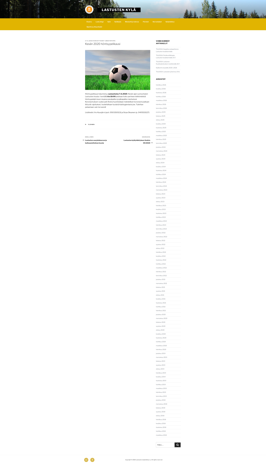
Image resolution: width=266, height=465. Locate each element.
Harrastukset (157, 22)
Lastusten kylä (119, 10)
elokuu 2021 (160, 295)
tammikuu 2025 (161, 143)
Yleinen (91, 124)
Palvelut (146, 22)
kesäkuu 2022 (161, 256)
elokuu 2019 (160, 369)
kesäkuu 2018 (161, 423)
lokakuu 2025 (160, 116)
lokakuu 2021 (160, 287)
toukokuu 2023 (161, 213)
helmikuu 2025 (161, 139)
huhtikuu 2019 (161, 384)
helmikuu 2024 (161, 182)
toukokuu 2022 (161, 260)
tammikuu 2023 (161, 229)
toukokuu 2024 (161, 170)
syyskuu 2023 (160, 198)
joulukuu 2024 (161, 147)
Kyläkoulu (118, 22)
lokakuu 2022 (160, 240)
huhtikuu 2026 (161, 96)
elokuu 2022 (160, 248)
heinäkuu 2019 (161, 373)
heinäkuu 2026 (161, 85)
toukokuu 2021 (161, 303)
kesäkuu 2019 (161, 377)
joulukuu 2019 (160, 353)
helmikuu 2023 (161, 225)
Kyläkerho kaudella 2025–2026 (166, 68)
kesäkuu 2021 (160, 299)
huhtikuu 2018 (161, 431)
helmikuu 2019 (161, 392)
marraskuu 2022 (161, 236)
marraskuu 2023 (161, 190)
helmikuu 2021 (161, 310)
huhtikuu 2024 (161, 174)
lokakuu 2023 (160, 194)
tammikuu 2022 (161, 275)
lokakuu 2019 (160, 361)
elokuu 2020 (160, 330)
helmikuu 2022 (161, 271)
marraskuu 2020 (161, 318)
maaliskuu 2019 (161, 388)
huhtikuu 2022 (161, 264)
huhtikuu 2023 (161, 217)
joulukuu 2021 (160, 279)
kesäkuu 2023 (161, 209)
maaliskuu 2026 (161, 100)
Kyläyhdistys (170, 22)
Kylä (109, 22)
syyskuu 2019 (160, 365)
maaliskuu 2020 (161, 345)
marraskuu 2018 (161, 404)
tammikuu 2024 (161, 186)
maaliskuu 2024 (161, 178)
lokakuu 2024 (160, 155)
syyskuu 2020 (160, 326)
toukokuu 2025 (161, 128)
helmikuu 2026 (161, 104)
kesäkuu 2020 (161, 334)
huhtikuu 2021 (161, 307)
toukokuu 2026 (161, 92)
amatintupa (110, 41)
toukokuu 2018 (161, 427)
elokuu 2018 (160, 416)
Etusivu (89, 22)
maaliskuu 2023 (161, 221)
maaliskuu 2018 (161, 435)
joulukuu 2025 (161, 112)
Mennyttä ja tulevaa (132, 22)
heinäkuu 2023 (161, 205)
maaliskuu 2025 (161, 135)
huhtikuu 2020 (161, 342)
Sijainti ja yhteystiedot (94, 27)
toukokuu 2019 (161, 380)
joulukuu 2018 (160, 400)
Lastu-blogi (100, 22)
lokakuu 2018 (160, 408)
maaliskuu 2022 (161, 268)
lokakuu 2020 (160, 322)
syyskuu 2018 (160, 412)
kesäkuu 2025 (161, 124)
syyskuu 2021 (160, 291)
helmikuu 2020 (161, 349)
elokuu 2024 (160, 162)
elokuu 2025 (160, 120)
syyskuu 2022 (160, 244)
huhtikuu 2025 (161, 131)
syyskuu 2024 (160, 159)
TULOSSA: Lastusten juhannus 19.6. (168, 72)
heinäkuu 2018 (161, 419)
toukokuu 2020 (161, 338)
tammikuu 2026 (161, 108)
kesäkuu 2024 (161, 166)
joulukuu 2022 (160, 233)
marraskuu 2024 (161, 151)
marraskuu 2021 (161, 283)
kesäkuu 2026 (161, 89)
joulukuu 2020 (161, 314)
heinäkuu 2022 (161, 252)
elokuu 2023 (160, 201)
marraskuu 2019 (161, 357)
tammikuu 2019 (161, 396)
